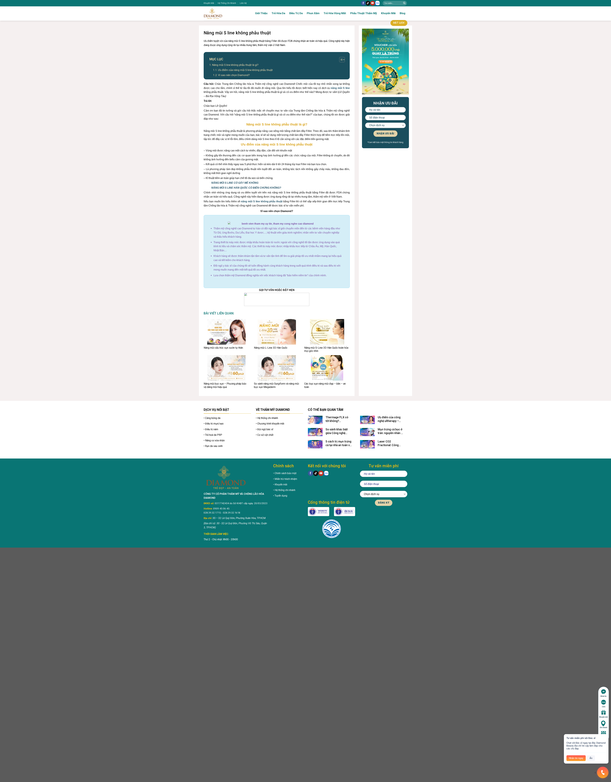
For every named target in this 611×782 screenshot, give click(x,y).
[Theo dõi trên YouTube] (372, 3)
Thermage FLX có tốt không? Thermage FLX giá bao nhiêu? (337, 419)
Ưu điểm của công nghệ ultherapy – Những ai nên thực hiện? (389, 419)
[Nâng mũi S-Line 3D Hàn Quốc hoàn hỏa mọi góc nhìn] (327, 331)
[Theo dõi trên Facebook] (363, 3)
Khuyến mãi (603, 717)
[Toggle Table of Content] (340, 59)
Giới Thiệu (261, 13)
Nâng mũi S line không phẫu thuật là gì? (235, 64)
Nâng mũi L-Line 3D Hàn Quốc (270, 347)
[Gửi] (404, 3)
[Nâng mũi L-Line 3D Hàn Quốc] (276, 331)
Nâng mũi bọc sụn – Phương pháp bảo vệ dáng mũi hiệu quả (225, 385)
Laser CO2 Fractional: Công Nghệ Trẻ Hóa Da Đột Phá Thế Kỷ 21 (391, 443)
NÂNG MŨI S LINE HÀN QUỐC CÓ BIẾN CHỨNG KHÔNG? (246, 187)
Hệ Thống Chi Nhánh (227, 3)
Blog (402, 13)
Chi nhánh (603, 727)
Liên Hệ (243, 3)
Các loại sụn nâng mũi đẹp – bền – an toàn (325, 385)
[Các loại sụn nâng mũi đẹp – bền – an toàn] (327, 368)
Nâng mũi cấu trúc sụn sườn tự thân (223, 347)
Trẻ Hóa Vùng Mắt (335, 13)
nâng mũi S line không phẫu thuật (261, 201)
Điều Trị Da (296, 13)
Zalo (603, 707)
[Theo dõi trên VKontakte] (377, 3)
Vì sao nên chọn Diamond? (234, 75)
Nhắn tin (603, 696)
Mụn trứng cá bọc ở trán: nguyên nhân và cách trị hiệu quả (391, 431)
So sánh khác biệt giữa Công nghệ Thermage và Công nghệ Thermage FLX (338, 431)
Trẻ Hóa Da (278, 13)
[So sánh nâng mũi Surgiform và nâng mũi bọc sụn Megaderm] (276, 368)
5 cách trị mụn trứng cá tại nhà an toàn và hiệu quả (338, 443)
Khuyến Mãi (209, 3)
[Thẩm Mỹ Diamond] (223, 13)
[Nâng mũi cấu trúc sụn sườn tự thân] (226, 331)
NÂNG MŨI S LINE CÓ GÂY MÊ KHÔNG (234, 182)
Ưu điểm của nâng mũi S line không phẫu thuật (245, 70)
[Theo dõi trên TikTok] (368, 3)
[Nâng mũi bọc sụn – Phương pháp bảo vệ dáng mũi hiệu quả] (226, 368)
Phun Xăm (313, 13)
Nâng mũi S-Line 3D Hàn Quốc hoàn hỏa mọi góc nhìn (326, 349)
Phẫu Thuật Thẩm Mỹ (363, 13)
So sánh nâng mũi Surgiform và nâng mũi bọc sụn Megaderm (276, 385)
